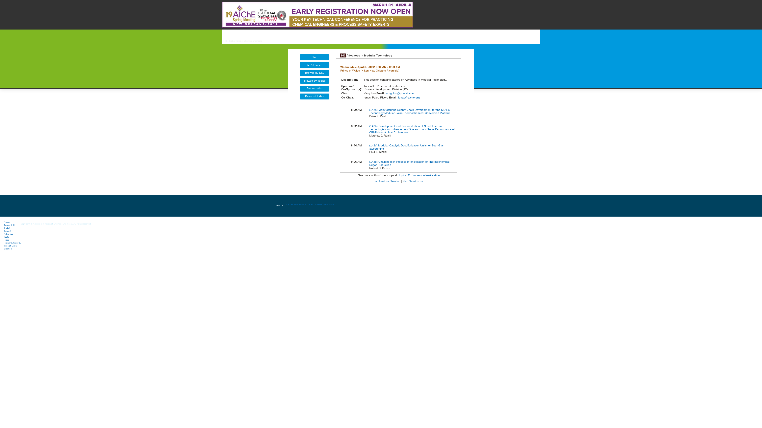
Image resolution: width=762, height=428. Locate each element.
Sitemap (8, 248)
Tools (6, 236)
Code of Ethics (10, 245)
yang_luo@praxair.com (400, 93)
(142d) (373, 161)
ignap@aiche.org (408, 97)
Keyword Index (314, 96)
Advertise (8, 233)
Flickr (320, 204)
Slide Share (328, 204)
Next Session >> (413, 181)
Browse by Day (314, 72)
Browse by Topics (314, 80)
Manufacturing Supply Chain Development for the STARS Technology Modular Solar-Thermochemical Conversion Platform (409, 111)
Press (6, 239)
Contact (7, 230)
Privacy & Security (12, 242)
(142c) (373, 145)
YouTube (314, 204)
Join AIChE (9, 225)
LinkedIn (290, 204)
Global (7, 227)
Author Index (315, 88)
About (7, 222)
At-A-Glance (314, 65)
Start (315, 57)
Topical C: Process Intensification (419, 175)
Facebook (306, 204)
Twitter (298, 204)
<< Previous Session (387, 181)
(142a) (373, 109)
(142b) (373, 126)
